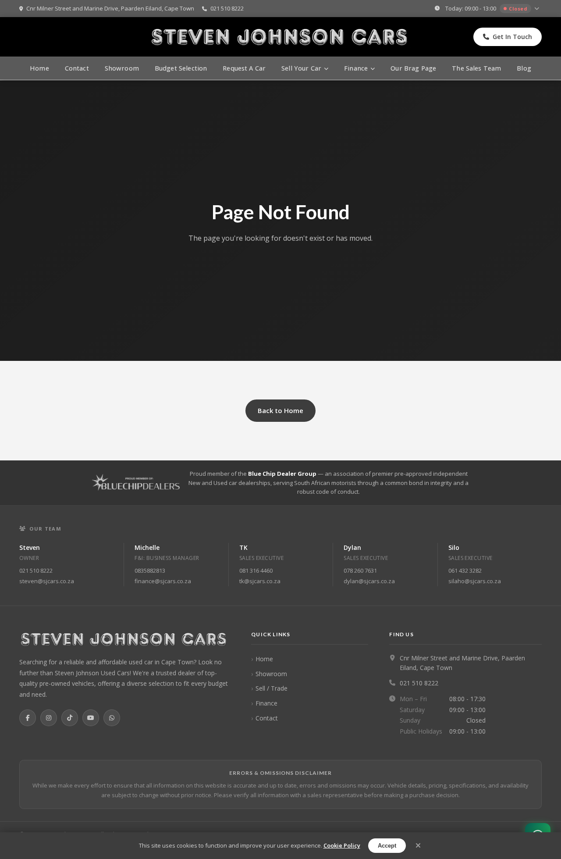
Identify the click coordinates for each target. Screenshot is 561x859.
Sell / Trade (272, 688)
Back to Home (280, 410)
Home (39, 68)
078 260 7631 (360, 570)
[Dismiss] (418, 845)
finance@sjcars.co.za (163, 581)
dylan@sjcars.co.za (369, 581)
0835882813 (150, 570)
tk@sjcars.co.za (259, 581)
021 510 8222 (226, 8)
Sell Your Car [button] (301, 68)
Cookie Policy (341, 845)
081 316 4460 (256, 570)
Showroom (122, 68)
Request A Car (244, 68)
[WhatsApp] (111, 717)
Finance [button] (356, 68)
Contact (77, 68)
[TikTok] (69, 717)
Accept (387, 845)
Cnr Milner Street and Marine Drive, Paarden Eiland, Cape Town (109, 8)
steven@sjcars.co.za (46, 581)
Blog (524, 68)
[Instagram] (48, 717)
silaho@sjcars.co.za (474, 581)
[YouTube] (90, 717)
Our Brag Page (413, 68)
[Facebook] (27, 717)
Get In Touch (512, 36)
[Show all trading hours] (538, 9)
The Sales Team (476, 68)
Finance (266, 703)
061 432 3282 (465, 570)
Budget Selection (181, 68)
